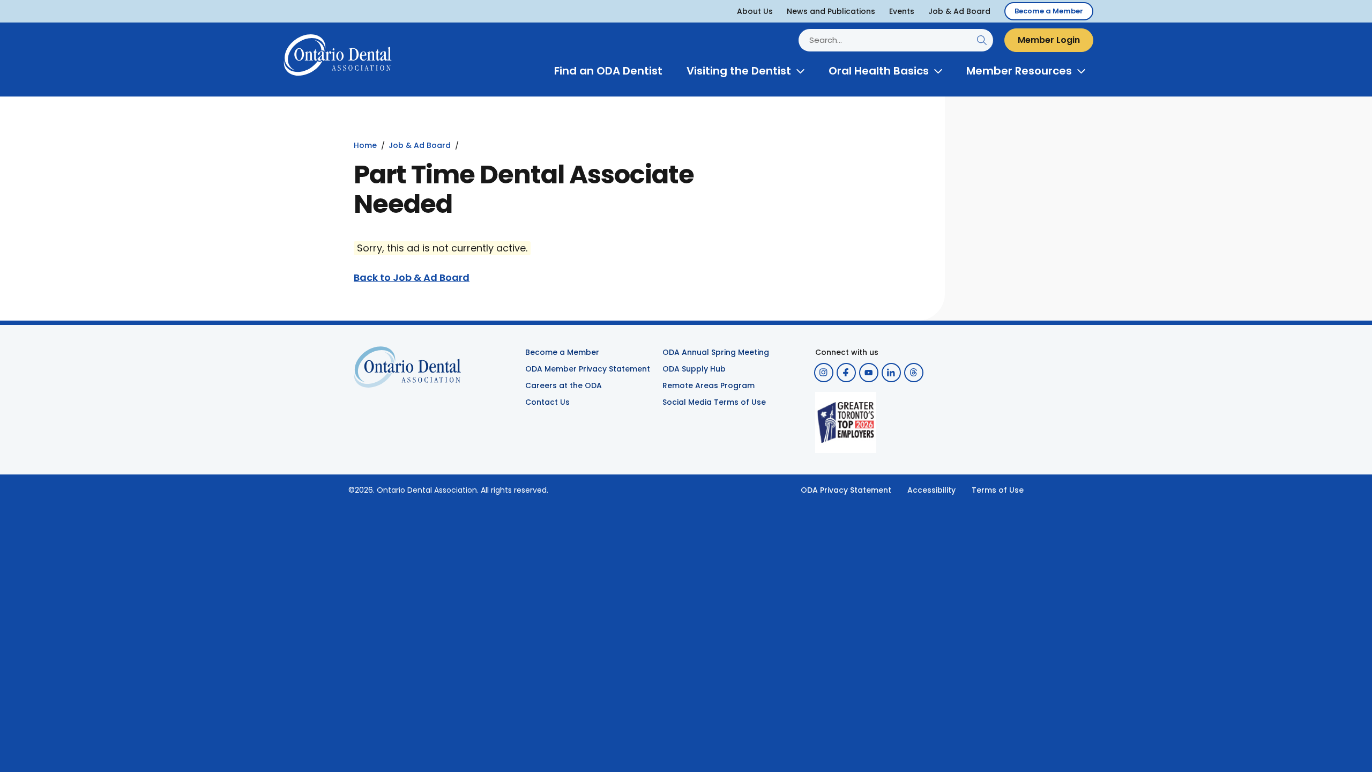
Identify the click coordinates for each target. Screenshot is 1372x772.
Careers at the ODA (563, 385)
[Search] (981, 40)
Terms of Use (998, 490)
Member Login (1049, 40)
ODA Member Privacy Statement (587, 368)
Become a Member (1049, 11)
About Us (755, 11)
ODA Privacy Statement (846, 490)
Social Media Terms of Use (714, 402)
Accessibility (931, 490)
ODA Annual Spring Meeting (715, 352)
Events (901, 11)
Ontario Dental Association (427, 490)
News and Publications (831, 11)
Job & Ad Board (959, 11)
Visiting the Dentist (739, 70)
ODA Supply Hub (694, 368)
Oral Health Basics (879, 70)
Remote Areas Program (708, 385)
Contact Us (547, 402)
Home (365, 145)
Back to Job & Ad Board (411, 277)
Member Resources (1019, 70)
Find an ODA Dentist (608, 70)
